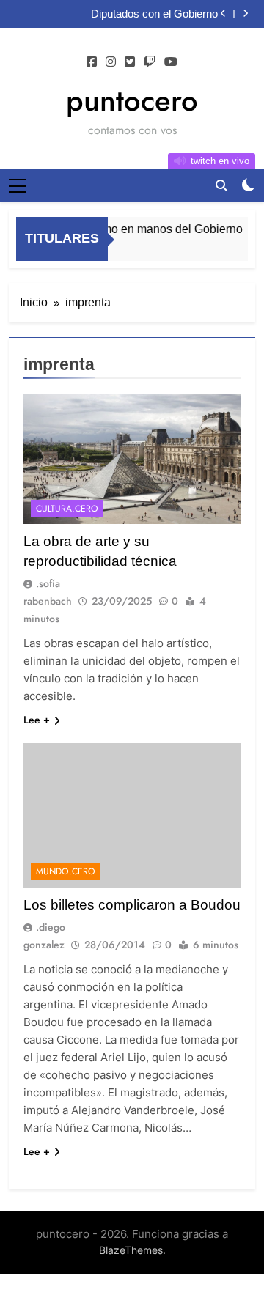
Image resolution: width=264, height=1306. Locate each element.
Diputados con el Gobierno (154, 14)
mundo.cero (65, 871)
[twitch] (149, 62)
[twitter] (129, 62)
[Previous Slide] (223, 13)
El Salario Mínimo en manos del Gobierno (131, 228)
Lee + (36, 719)
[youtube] (171, 62)
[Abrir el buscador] (221, 185)
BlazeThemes (131, 1250)
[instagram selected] (110, 62)
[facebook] (91, 62)
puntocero (132, 100)
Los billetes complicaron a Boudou (132, 904)
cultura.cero (67, 508)
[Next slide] (245, 13)
